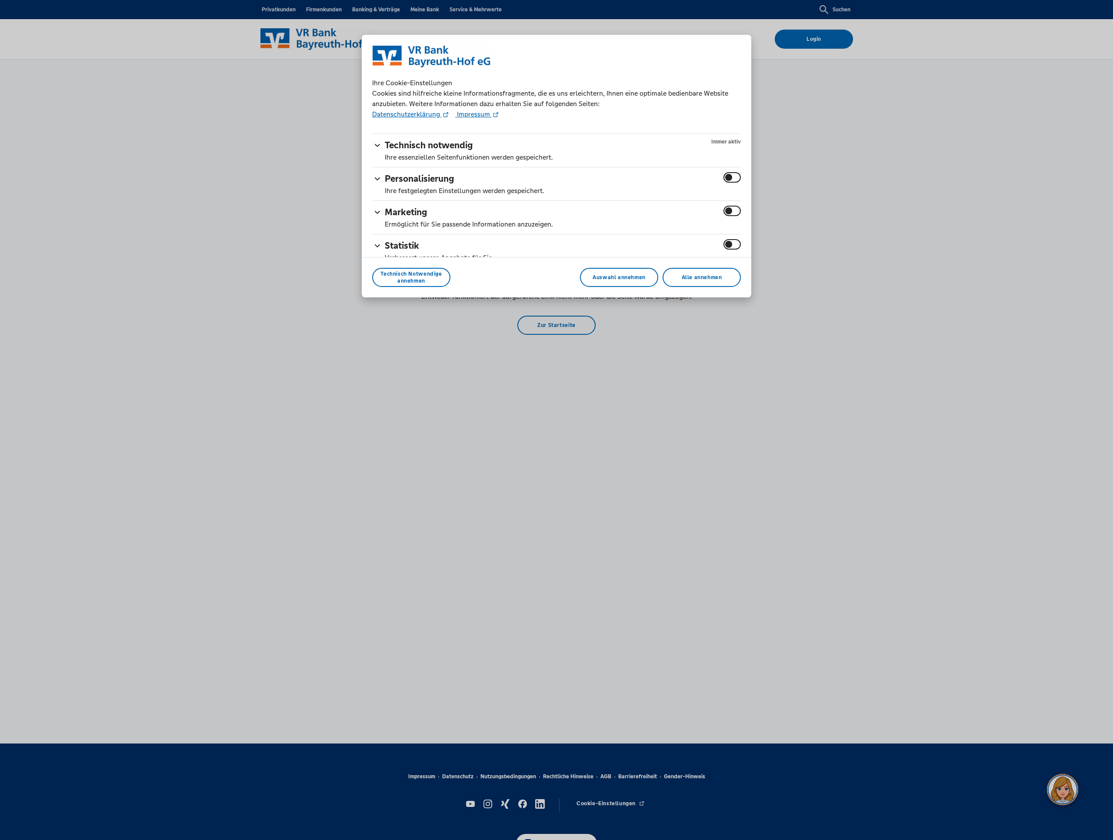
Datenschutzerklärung (407, 114)
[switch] (732, 177)
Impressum (473, 114)
